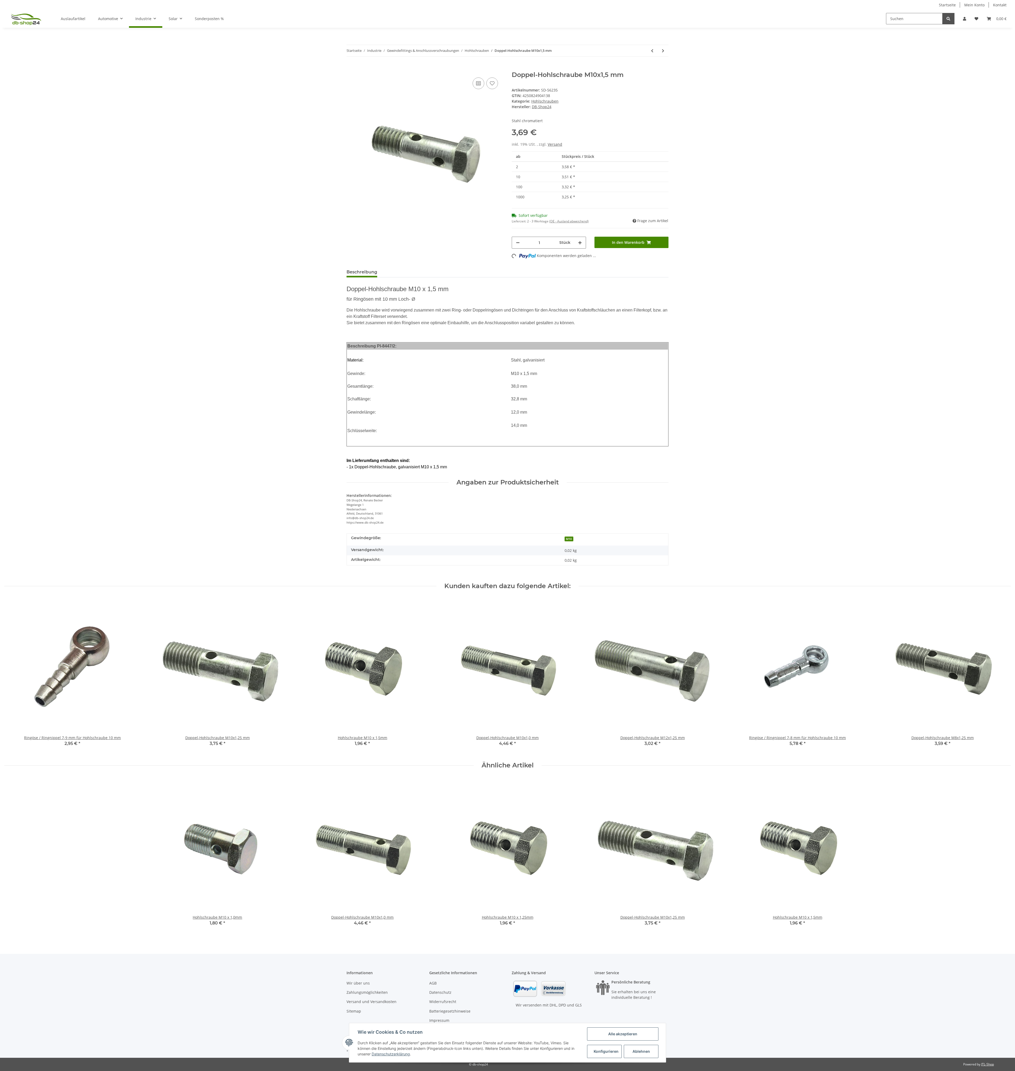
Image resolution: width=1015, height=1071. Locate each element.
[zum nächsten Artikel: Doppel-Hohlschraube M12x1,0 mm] (663, 50)
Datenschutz (440, 992)
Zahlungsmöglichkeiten (367, 992)
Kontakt (1000, 4)
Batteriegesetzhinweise (449, 1011)
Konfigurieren (606, 1051)
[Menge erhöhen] (580, 242)
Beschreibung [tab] (362, 271)
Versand (555, 144)
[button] (964, 19)
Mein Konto (974, 4)
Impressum (439, 1020)
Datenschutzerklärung (391, 1054)
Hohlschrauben (545, 101)
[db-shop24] (26, 19)
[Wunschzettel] (976, 19)
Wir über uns (358, 983)
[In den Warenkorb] (351, 68)
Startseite (947, 4)
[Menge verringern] (518, 242)
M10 (569, 539)
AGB (433, 983)
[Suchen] (948, 18)
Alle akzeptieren (622, 1034)
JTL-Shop (987, 1064)
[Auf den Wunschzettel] (492, 83)
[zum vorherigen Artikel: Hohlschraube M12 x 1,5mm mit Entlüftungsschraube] (652, 50)
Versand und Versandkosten (371, 1001)
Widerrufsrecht (442, 1001)
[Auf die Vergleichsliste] (478, 83)
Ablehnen (641, 1051)
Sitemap (354, 1011)
